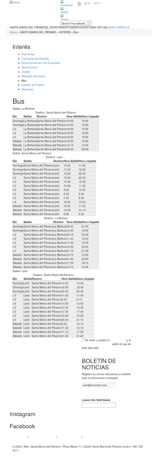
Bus (24, 80)
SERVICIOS (78, 27)
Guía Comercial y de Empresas (41, 63)
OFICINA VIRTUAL (96, 27)
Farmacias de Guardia (35, 58)
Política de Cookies (69, 437)
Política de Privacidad (42, 437)
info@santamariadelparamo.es (38, 450)
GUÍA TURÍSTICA (118, 27)
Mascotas (27, 89)
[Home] (31, 2)
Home (13, 32)
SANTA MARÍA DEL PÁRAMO (28, 27)
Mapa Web (89, 437)
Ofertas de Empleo (33, 85)
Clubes (26, 72)
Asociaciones (30, 67)
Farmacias (28, 54)
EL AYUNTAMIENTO (58, 27)
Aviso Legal (20, 437)
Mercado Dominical (33, 76)
